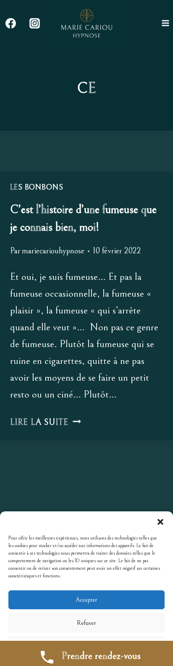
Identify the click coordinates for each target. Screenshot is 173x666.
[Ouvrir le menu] (165, 23)
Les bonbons (36, 187)
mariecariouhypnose (53, 251)
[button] (160, 522)
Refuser (86, 623)
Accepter (86, 599)
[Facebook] (10, 23)
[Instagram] (34, 23)
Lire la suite (45, 422)
